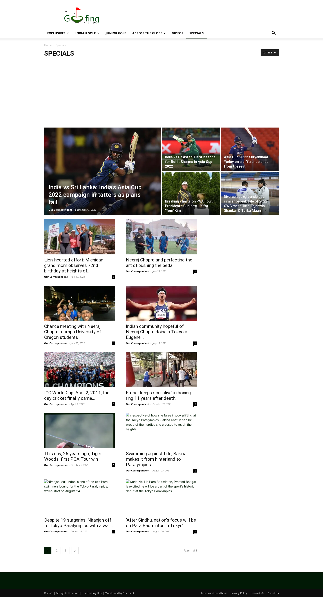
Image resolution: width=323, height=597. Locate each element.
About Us (273, 593)
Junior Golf (116, 33)
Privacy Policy (239, 593)
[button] (273, 33)
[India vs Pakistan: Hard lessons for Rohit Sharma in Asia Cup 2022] (191, 149)
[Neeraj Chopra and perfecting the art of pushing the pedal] (161, 236)
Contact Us (257, 593)
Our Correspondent (60, 209)
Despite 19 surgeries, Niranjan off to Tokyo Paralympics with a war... (78, 522)
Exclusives (56, 33)
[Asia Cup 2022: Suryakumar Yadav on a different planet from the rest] (250, 149)
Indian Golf (85, 33)
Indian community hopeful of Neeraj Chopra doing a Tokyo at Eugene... (157, 332)
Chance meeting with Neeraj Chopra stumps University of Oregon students (72, 332)
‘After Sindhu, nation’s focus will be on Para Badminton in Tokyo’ (161, 522)
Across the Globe (147, 33)
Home (48, 45)
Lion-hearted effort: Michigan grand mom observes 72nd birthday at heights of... (73, 265)
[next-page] (75, 550)
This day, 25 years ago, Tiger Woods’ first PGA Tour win (72, 456)
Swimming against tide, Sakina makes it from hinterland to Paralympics (156, 459)
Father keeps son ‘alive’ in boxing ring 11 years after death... (158, 395)
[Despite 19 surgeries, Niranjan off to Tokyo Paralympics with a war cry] (79, 497)
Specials (196, 33)
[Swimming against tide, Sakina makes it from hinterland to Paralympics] (161, 430)
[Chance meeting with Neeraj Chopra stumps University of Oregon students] (79, 303)
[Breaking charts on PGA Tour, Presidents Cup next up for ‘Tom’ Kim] (191, 193)
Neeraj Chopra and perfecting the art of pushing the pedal (159, 262)
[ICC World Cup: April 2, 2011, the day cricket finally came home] (79, 369)
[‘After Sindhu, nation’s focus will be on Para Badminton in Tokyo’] (161, 497)
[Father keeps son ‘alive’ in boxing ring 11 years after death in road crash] (161, 369)
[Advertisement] (199, 16)
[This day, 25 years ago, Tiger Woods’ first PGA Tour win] (79, 430)
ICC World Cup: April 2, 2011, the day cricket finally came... (76, 395)
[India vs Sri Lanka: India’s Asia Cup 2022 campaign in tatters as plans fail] (102, 178)
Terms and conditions (214, 593)
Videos (177, 33)
